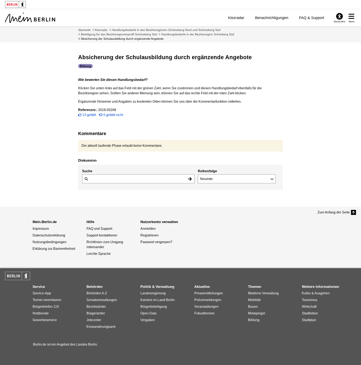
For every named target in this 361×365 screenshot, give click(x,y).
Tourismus (309, 300)
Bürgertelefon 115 (46, 306)
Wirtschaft (309, 306)
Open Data (148, 313)
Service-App (42, 293)
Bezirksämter (96, 306)
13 (89, 115)
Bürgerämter (95, 313)
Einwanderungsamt (100, 326)
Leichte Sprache (98, 253)
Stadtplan (309, 320)
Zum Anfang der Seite (334, 212)
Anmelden (148, 228)
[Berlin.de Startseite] (17, 276)
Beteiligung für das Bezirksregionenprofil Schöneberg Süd (119, 34)
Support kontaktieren (101, 235)
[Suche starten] (189, 178)
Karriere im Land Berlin (157, 300)
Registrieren (149, 235)
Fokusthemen (204, 313)
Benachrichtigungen (271, 18)
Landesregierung (153, 293)
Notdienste (41, 313)
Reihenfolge (207, 171)
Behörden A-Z (96, 293)
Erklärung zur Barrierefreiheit (54, 248)
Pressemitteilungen (208, 293)
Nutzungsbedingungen (49, 242)
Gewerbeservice (45, 320)
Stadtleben (310, 313)
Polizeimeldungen (207, 300)
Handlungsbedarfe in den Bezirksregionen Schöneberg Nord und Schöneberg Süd (166, 30)
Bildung (253, 320)
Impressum (41, 228)
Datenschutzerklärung (49, 235)
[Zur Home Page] (30, 18)
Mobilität (254, 300)
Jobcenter (93, 320)
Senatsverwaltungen (101, 300)
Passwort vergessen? (156, 242)
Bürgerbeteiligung (153, 306)
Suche (87, 171)
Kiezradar (236, 18)
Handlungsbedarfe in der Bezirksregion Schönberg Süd (197, 34)
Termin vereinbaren (47, 300)
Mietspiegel (256, 313)
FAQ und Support (99, 228)
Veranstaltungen (206, 306)
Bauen (253, 306)
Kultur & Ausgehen (316, 293)
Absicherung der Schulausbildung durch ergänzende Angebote (122, 38)
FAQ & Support (311, 18)
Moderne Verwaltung (263, 293)
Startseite (84, 30)
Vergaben (147, 320)
